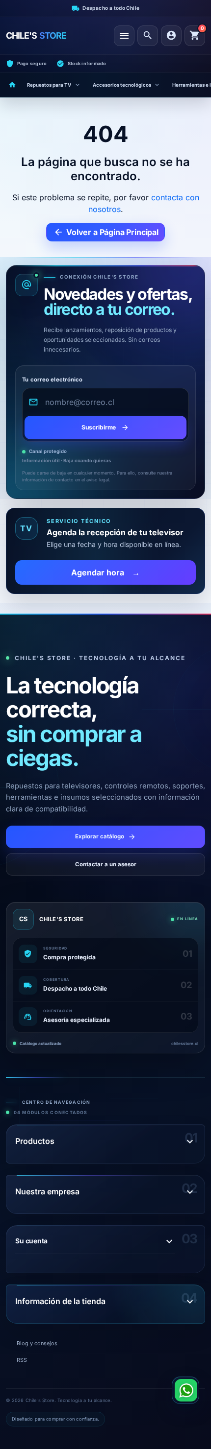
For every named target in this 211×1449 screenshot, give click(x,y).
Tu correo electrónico (52, 379)
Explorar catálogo (105, 837)
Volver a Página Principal (105, 232)
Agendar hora (105, 572)
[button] (147, 35)
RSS (22, 1359)
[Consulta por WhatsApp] (185, 1390)
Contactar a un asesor (105, 864)
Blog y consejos (37, 1343)
